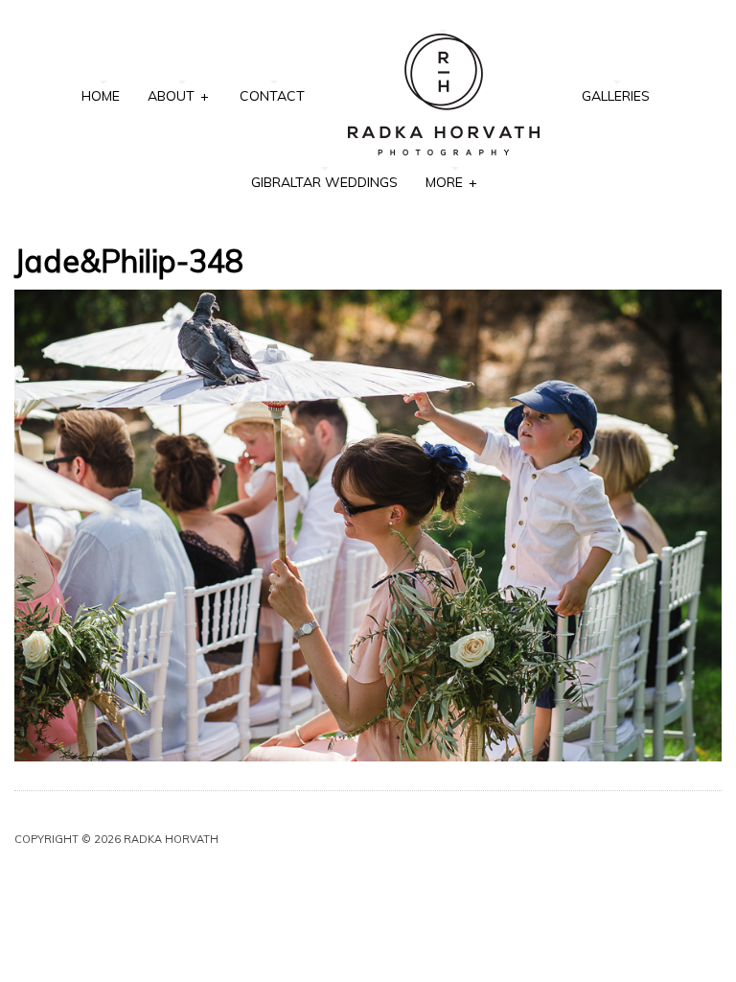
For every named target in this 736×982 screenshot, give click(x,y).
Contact (272, 96)
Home (100, 96)
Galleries (616, 96)
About (178, 96)
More (451, 182)
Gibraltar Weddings (324, 182)
